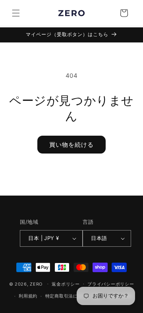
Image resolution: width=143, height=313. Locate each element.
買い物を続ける (71, 144)
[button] (16, 13)
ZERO (36, 283)
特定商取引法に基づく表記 (73, 296)
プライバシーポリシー (110, 284)
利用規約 (28, 296)
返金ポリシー (65, 284)
